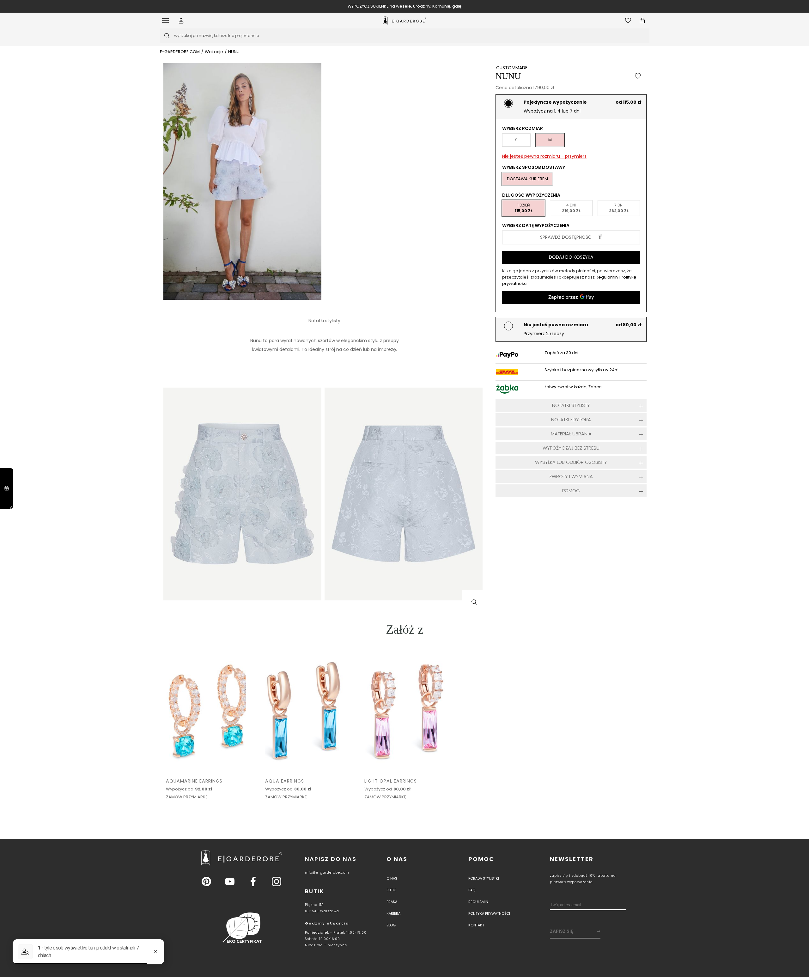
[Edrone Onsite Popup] (404, 488)
